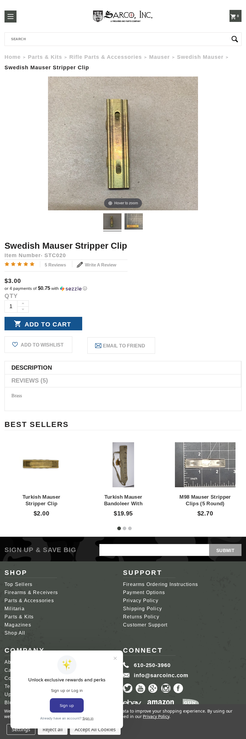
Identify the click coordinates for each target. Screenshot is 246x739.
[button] (123, 288)
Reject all (53, 729)
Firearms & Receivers (31, 592)
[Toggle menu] (10, 17)
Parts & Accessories (29, 600)
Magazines (17, 624)
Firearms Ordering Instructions (160, 584)
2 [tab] (124, 528)
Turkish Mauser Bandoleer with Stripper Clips (123, 503)
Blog (10, 702)
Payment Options (144, 592)
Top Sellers (18, 584)
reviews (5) (29, 380)
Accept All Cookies (95, 729)
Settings (21, 729)
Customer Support (145, 624)
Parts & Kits (19, 616)
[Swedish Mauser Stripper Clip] (112, 222)
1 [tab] (119, 528)
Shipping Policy (142, 608)
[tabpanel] (41, 474)
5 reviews (55, 264)
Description (31, 367)
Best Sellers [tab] (36, 424)
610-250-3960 (152, 665)
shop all (15, 632)
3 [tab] (130, 528)
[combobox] (123, 39)
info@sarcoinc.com (161, 675)
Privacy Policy (140, 600)
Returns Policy (141, 616)
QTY (11, 296)
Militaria (14, 608)
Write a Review (100, 264)
